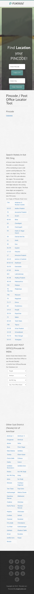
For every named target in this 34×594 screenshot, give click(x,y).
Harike (9, 462)
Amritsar (20, 440)
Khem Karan (21, 454)
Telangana (18, 339)
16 (8, 223)
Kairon (20, 462)
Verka (19, 443)
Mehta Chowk (22, 492)
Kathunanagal (22, 526)
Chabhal (9, 502)
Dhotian (9, 483)
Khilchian (20, 502)
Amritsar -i (10, 436)
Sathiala (9, 530)
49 (8, 227)
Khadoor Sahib (22, 530)
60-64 (9, 321)
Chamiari (9, 519)
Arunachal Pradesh (20, 212)
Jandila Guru (10, 538)
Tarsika (9, 454)
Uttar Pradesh (19, 328)
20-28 (9, 328)
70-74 (9, 336)
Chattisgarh (18, 227)
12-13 (9, 251)
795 (8, 285)
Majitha (9, 511)
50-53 (9, 208)
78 (8, 216)
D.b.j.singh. (10, 523)
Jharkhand (18, 263)
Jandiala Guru (22, 466)
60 (8, 306)
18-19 (9, 259)
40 (8, 244)
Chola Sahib (10, 458)
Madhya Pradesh (20, 278)
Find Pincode (17, 87)
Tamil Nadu (18, 321)
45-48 (9, 278)
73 (8, 317)
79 (8, 212)
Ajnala (9, 443)
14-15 (9, 310)
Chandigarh (18, 223)
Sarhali (20, 515)
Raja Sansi (21, 489)
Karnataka (18, 266)
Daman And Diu (19, 237)
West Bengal (19, 336)
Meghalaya (18, 289)
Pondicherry (18, 306)
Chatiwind (9, 115)
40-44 (9, 281)
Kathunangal (11, 492)
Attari (9, 534)
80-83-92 (10, 263)
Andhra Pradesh (20, 208)
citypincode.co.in (21, 589)
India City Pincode (17, 3)
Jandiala (20, 451)
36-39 (9, 248)
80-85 (9, 219)
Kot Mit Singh (22, 471)
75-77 (9, 302)
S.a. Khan (9, 526)
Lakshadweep (19, 274)
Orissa (17, 302)
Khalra (9, 471)
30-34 (9, 313)
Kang (19, 475)
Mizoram (17, 295)
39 (8, 231)
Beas (8, 447)
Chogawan (10, 440)
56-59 (9, 266)
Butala (9, 541)
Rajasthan (18, 313)
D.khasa (20, 458)
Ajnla (8, 479)
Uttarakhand (19, 332)
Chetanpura (21, 523)
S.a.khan (9, 515)
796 (8, 295)
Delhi (16, 240)
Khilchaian (21, 511)
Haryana (17, 251)
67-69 (9, 270)
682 (8, 274)
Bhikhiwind (21, 496)
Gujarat (17, 248)
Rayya (19, 538)
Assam (17, 216)
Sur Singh (20, 479)
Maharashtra (19, 281)
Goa (16, 244)
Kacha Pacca (11, 506)
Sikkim (17, 317)
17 (8, 255)
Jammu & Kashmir (20, 259)
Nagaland (18, 298)
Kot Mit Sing (11, 475)
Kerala (17, 270)
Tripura (17, 325)
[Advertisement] (17, 25)
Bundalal (20, 519)
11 (8, 240)
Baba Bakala (11, 451)
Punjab (17, 310)
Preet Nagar (21, 447)
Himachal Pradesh (20, 255)
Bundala (20, 534)
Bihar (16, 219)
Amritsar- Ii (21, 436)
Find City (17, 73)
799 (8, 325)
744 (8, 202)
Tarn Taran (10, 489)
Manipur (17, 285)
